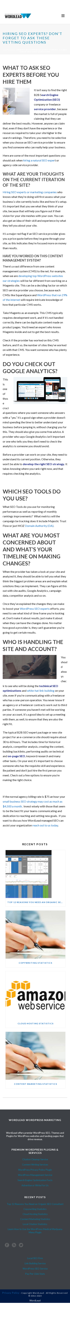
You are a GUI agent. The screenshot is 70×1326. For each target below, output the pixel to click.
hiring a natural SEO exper (39, 160)
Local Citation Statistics (35, 1224)
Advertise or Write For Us (35, 1185)
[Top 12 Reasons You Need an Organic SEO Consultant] (35, 874)
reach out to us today (45, 825)
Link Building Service (35, 1263)
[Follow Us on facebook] (7, 1245)
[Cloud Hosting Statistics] (35, 995)
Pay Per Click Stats (35, 1273)
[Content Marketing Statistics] (35, 1056)
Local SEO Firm (35, 1258)
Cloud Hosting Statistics (35, 1023)
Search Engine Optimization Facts (35, 1180)
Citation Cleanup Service (35, 1159)
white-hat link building (40, 690)
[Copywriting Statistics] (35, 935)
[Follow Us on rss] (14, 1245)
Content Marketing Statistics (35, 1084)
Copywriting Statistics (35, 962)
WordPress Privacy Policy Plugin (35, 1169)
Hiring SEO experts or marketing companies (30, 192)
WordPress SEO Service (35, 1268)
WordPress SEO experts (35, 608)
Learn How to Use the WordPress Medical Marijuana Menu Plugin (35, 1231)
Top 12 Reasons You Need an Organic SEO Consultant (36, 902)
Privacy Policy (10, 1292)
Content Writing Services (35, 1164)
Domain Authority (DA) (39, 525)
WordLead (9, 50)
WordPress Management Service (35, 1175)
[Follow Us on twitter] (21, 1245)
